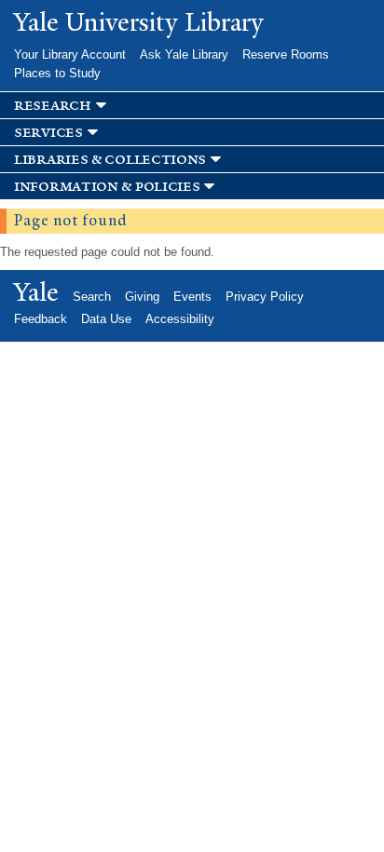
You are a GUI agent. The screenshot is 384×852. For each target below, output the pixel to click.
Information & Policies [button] (106, 186)
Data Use (106, 319)
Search (92, 297)
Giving (142, 297)
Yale (36, 292)
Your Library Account (70, 54)
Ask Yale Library (184, 54)
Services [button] (48, 132)
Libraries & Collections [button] (110, 159)
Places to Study (57, 73)
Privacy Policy (265, 297)
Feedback (40, 319)
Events (192, 297)
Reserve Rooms (285, 54)
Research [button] (52, 105)
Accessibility (179, 319)
